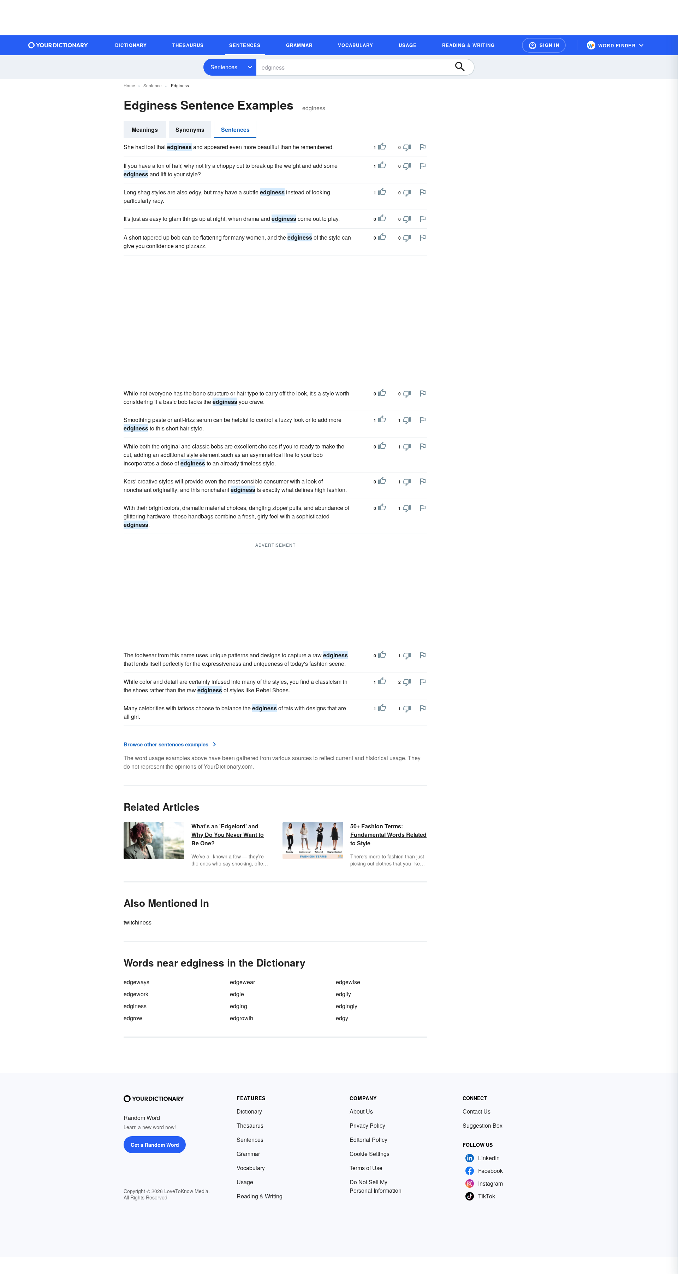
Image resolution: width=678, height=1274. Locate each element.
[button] (544, 45)
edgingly (346, 1006)
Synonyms (190, 129)
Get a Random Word (155, 1144)
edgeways (136, 982)
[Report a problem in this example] (422, 147)
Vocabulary (251, 1168)
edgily (343, 994)
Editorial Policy (368, 1139)
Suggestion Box (482, 1125)
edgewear (242, 982)
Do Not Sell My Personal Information (376, 1186)
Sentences (223, 67)
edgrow (133, 1018)
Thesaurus (250, 1125)
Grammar (248, 1154)
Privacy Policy (367, 1125)
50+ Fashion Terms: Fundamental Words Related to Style (388, 834)
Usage (245, 1182)
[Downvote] (407, 147)
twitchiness (137, 922)
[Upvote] (382, 147)
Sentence (152, 85)
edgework (136, 994)
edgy (342, 1018)
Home (129, 85)
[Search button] (463, 67)
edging (238, 1006)
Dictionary (249, 1111)
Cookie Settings (369, 1154)
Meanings (145, 129)
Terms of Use (366, 1168)
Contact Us (476, 1111)
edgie (237, 994)
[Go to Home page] (58, 45)
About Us (361, 1111)
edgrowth (241, 1018)
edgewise (348, 982)
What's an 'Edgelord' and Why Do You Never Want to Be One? (227, 834)
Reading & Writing (259, 1196)
